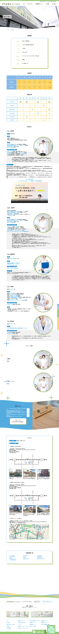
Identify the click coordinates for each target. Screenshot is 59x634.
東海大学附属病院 (12, 556)
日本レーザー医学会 (11, 231)
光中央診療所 (10, 215)
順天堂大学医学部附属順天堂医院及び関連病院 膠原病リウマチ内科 (17, 328)
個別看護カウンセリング (44, 620)
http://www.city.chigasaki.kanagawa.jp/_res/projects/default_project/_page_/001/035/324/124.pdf (31, 521)
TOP (7, 620)
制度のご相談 (45, 624)
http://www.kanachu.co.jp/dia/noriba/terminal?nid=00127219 (25, 449)
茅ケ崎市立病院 (12, 555)
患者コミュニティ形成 (33, 626)
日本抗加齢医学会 (24, 153)
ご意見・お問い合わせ (47, 601)
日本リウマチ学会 (10, 151)
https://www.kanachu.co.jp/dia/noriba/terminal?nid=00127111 (26, 485)
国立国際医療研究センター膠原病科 (15, 297)
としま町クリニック (13, 299)
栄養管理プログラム (44, 622)
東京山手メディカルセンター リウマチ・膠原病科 (17, 300)
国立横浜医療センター (41, 557)
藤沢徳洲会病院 (39, 555)
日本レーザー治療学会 (21, 230)
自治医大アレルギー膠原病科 (14, 295)
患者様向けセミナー (32, 622)
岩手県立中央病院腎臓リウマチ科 (15, 298)
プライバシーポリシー (23, 626)
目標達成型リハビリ (32, 624)
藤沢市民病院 (25, 555)
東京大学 (11, 289)
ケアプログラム (34, 620)
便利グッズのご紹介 (10, 624)
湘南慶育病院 (39, 556)
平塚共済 (10, 557)
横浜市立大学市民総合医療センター (19, 211)
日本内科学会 (10, 152)
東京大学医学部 (12, 293)
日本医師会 (9, 153)
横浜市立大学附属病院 (10, 144)
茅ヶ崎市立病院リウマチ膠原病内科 (12, 146)
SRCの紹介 (7, 622)
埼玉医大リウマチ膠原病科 (14, 296)
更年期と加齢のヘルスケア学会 (12, 230)
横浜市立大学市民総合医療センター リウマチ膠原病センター (16, 145)
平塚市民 (24, 556)
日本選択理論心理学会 (25, 231)
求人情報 (7, 626)
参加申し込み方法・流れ (21, 622)
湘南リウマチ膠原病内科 (10, 147)
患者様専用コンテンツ (21, 620)
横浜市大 (24, 557)
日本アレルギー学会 (22, 152)
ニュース (19, 624)
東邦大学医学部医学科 (13, 258)
